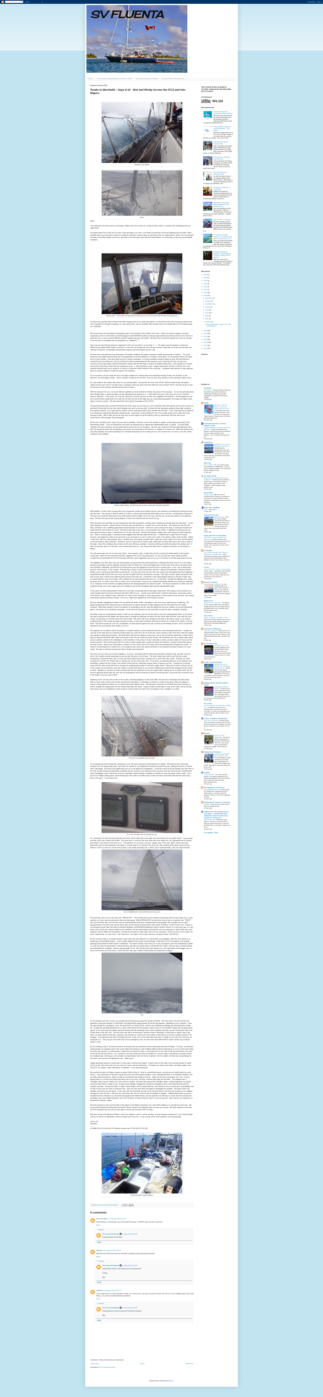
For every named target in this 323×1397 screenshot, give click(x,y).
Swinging (207, 804)
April (207, 319)
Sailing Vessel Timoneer (212, 752)
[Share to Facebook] (130, 1205)
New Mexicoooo (219, 517)
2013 (205, 345)
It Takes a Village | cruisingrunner (216, 718)
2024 (205, 281)
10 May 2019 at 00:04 (130, 1308)
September (209, 304)
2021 (205, 289)
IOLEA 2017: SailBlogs (212, 508)
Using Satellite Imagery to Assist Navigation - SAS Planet (222, 128)
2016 (205, 336)
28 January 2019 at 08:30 (112, 1250)
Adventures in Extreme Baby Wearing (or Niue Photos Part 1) (221, 204)
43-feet (206, 567)
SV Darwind (208, 550)
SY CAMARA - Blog (211, 833)
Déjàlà (206, 403)
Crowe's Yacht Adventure (213, 662)
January (208, 322)
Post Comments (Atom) (107, 1367)
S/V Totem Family (210, 476)
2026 (205, 275)
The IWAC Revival (220, 645)
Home (90, 79)
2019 (205, 295)
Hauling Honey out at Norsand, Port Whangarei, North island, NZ (222, 666)
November (209, 298)
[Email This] (123, 1205)
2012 (205, 348)
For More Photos (209, 774)
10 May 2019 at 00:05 (130, 1234)
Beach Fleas (208, 493)
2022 (205, 287)
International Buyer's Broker (147, 79)
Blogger (170, 1381)
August (207, 307)
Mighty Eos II (208, 601)
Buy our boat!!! (208, 465)
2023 (205, 284)
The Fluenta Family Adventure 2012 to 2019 (114, 79)
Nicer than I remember (211, 720)
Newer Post (95, 1363)
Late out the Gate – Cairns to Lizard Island (217, 569)
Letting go (217, 584)
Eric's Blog (208, 703)
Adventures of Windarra (212, 629)
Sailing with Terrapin (211, 515)
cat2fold (207, 773)
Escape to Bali (208, 494)
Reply (98, 1225)
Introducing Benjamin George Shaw (220, 143)
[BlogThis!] (125, 1205)
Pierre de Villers (102, 1219)
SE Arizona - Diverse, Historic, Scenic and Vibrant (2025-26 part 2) (221, 406)
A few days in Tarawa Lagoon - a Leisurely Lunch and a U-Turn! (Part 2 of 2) (222, 236)
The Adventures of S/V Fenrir (214, 787)
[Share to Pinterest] (132, 1205)
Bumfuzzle (207, 388)
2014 (205, 342)
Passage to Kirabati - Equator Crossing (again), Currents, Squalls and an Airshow (222, 254)
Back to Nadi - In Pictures (222, 219)
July (206, 310)
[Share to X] (128, 1205)
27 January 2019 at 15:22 (117, 1219)
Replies (101, 1230)
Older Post (189, 1363)
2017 (205, 333)
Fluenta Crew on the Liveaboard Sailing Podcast (222, 112)
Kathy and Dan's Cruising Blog (215, 535)
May (207, 316)
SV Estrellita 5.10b (210, 644)
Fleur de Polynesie (210, 819)
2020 (205, 292)
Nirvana (207, 733)
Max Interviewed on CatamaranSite (220, 173)
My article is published (211, 630)
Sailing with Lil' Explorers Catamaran (217, 802)
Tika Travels (208, 616)
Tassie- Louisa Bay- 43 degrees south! (216, 617)
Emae (206, 509)
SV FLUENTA (127, 14)
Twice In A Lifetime (210, 582)
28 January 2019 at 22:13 (112, 1290)
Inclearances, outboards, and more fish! (221, 158)
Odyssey (99, 1250)
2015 (205, 339)
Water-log (207, 463)
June (207, 313)
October (208, 301)
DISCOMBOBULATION (211, 789)
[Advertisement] (213, 853)
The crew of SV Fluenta (110, 1234)
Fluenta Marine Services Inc (173, 79)
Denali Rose (208, 442)
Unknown (99, 1290)
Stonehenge (208, 390)
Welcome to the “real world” (212, 603)
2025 (205, 278)
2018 (205, 331)
